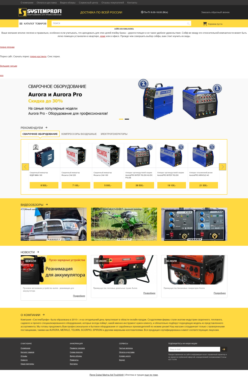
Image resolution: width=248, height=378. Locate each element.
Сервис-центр (125, 356)
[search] (188, 23)
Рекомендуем (32, 127)
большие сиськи (8, 65)
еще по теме (151, 374)
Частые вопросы (126, 348)
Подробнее (79, 295)
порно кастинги (38, 56)
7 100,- (76, 185)
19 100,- (171, 185)
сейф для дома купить (124, 28)
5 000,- (107, 185)
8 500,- (44, 185)
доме (102, 36)
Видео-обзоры (67, 2)
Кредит (122, 360)
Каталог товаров (27, 352)
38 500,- (140, 185)
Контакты (132, 2)
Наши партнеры (27, 363)
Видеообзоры (32, 204)
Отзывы (24, 356)
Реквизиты (74, 360)
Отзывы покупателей (112, 2)
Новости (28, 252)
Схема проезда (76, 352)
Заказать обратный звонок (215, 12)
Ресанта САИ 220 (69, 175)
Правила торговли (77, 348)
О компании (27, 2)
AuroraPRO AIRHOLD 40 (199, 175)
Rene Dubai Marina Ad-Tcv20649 (107, 374)
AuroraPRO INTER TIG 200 (168, 175)
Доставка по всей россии (101, 12)
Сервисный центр (88, 2)
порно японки (7, 47)
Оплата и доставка (47, 2)
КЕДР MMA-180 (36, 175)
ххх (1, 75)
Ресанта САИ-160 (101, 175)
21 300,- (203, 185)
